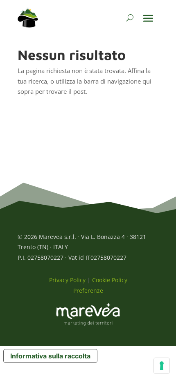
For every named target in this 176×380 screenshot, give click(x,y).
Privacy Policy (67, 280)
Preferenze (88, 290)
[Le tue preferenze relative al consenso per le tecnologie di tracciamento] (161, 365)
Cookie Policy (109, 280)
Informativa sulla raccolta (50, 356)
